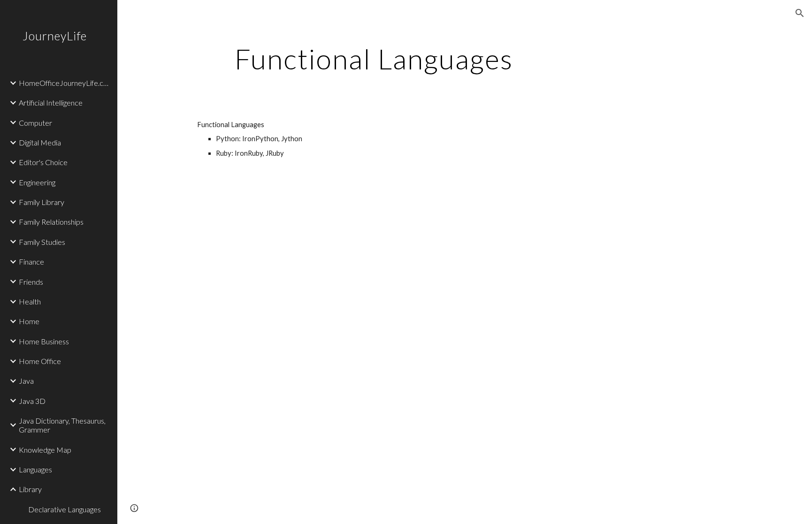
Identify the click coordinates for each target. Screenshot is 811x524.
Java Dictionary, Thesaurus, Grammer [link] (62, 425)
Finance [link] (31, 261)
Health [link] (30, 301)
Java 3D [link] (32, 400)
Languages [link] (35, 469)
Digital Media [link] (40, 142)
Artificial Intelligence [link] (51, 102)
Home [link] (29, 321)
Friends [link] (31, 281)
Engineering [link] (37, 182)
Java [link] (26, 380)
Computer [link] (35, 122)
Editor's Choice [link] (43, 162)
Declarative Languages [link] (64, 509)
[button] (799, 13)
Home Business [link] (44, 341)
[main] (374, 58)
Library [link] (30, 489)
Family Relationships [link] (51, 221)
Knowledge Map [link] (45, 449)
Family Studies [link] (42, 241)
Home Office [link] (40, 361)
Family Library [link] (41, 201)
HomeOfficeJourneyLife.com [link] (65, 82)
